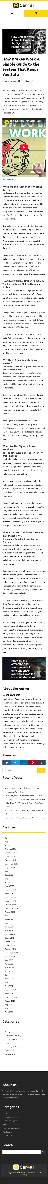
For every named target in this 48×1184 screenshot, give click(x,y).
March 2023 (9, 967)
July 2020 (8, 1004)
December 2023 (11, 941)
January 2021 (10, 993)
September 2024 (11, 908)
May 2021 (8, 982)
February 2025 (10, 890)
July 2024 (8, 916)
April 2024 (9, 927)
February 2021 (10, 990)
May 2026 (8, 841)
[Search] (43, 1152)
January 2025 (10, 893)
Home (7, 1043)
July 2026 (8, 838)
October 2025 (10, 860)
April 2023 (9, 964)
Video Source (8, 179)
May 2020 (8, 1008)
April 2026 (9, 845)
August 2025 (10, 867)
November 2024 (11, 901)
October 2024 (10, 904)
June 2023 (9, 960)
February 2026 (10, 849)
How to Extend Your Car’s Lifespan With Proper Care (25, 818)
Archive (8, 1032)
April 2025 (9, 882)
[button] (12, 13)
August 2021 (10, 971)
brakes (23, 90)
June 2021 (9, 978)
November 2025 (11, 856)
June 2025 (9, 875)
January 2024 (10, 938)
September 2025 (11, 864)
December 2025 (11, 853)
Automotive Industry (13, 1035)
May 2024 (8, 923)
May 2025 (8, 878)
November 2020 (11, 997)
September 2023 (11, 953)
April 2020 (9, 1012)
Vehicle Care (10, 1054)
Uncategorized (10, 1050)
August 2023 (10, 956)
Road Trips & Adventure (14, 1047)
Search (41, 770)
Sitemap (24, 1174)
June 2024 (9, 919)
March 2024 (9, 930)
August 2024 (10, 912)
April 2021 (9, 986)
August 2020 (10, 1001)
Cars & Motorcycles (12, 1039)
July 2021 (8, 975)
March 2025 (9, 886)
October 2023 (10, 949)
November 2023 (11, 945)
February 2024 (10, 934)
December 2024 (11, 897)
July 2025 (8, 871)
